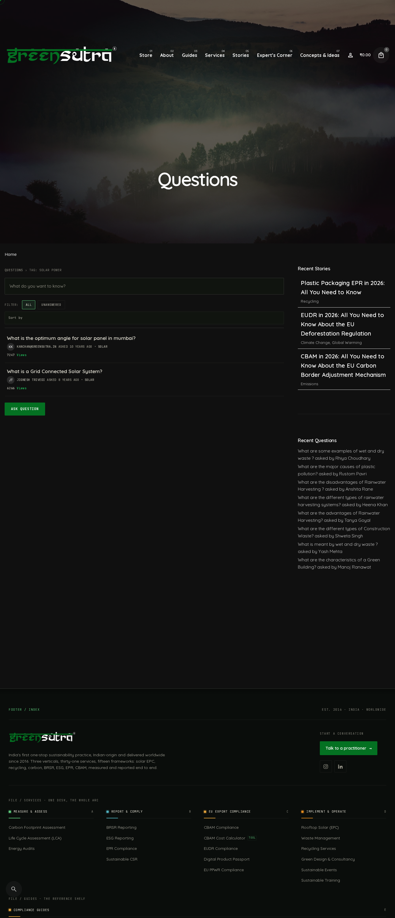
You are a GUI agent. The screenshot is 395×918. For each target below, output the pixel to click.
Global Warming (347, 310)
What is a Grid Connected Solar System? (54, 371)
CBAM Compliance (221, 827)
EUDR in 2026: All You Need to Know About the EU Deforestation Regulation (342, 292)
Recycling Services (318, 848)
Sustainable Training (320, 880)
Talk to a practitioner (349, 748)
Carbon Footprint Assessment (37, 827)
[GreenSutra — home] (42, 737)
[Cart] (381, 55)
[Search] (14, 889)
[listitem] (326, 766)
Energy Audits (22, 848)
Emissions (309, 351)
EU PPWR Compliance (224, 869)
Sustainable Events (319, 869)
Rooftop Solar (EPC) (320, 827)
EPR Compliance (121, 848)
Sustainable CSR (121, 858)
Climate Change (315, 310)
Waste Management (320, 837)
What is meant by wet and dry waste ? (338, 544)
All (29, 305)
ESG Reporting (120, 837)
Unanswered (51, 305)
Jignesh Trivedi (31, 380)
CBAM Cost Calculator (229, 837)
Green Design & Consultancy (328, 858)
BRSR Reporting (121, 827)
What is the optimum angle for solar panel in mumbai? (71, 338)
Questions (14, 270)
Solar (103, 347)
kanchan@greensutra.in (36, 347)
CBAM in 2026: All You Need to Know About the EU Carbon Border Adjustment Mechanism (343, 333)
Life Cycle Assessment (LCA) (35, 837)
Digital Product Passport (227, 858)
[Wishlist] (350, 55)
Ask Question (25, 409)
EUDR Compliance (221, 848)
